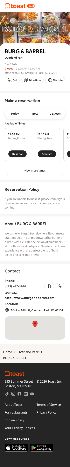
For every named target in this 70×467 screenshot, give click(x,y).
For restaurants (16, 412)
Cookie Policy (14, 420)
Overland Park (28, 352)
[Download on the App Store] (16, 448)
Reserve (17, 154)
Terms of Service (49, 405)
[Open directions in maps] (35, 328)
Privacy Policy (46, 412)
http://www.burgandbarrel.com (29, 298)
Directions (35, 80)
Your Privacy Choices (20, 428)
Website (58, 80)
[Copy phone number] (49, 286)
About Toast (13, 405)
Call (15, 80)
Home (7, 352)
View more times (35, 170)
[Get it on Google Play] (41, 448)
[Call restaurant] (60, 286)
